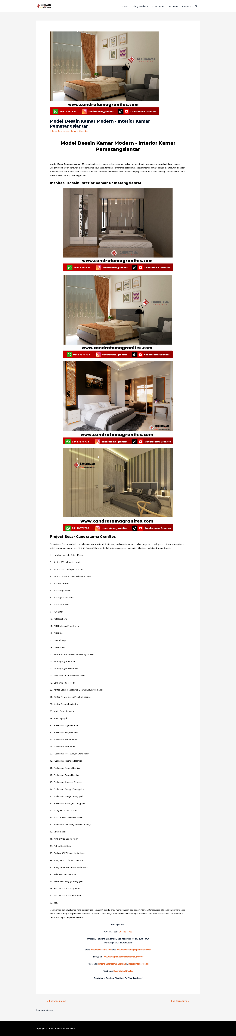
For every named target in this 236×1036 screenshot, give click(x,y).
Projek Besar (158, 6)
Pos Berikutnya (180, 1000)
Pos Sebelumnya (56, 1000)
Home (125, 6)
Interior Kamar (70, 130)
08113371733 (125, 931)
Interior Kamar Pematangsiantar (65, 164)
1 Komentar (55, 130)
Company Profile (190, 6)
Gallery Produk (139, 6)
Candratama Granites (65, 1028)
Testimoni (173, 6)
